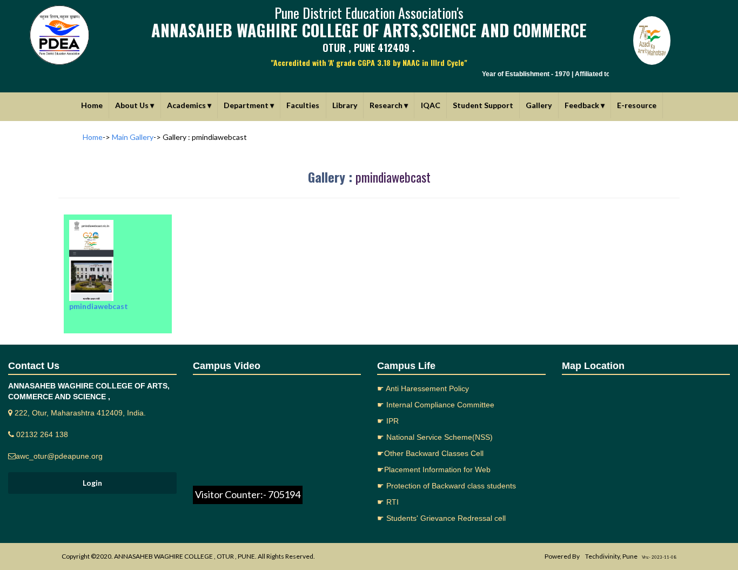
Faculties (302, 105)
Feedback (585, 105)
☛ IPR (388, 421)
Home (92, 105)
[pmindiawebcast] (117, 214)
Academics (189, 105)
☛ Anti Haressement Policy (423, 388)
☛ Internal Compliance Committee (435, 404)
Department (249, 105)
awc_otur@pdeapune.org (59, 456)
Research (389, 105)
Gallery (539, 105)
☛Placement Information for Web (434, 469)
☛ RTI (388, 502)
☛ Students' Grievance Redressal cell (441, 518)
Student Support (483, 105)
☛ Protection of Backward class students (446, 485)
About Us (134, 105)
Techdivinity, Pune (611, 556)
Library (344, 105)
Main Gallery (132, 137)
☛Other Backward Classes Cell (430, 453)
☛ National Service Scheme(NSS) (435, 437)
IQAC (430, 105)
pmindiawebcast (393, 177)
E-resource (636, 105)
